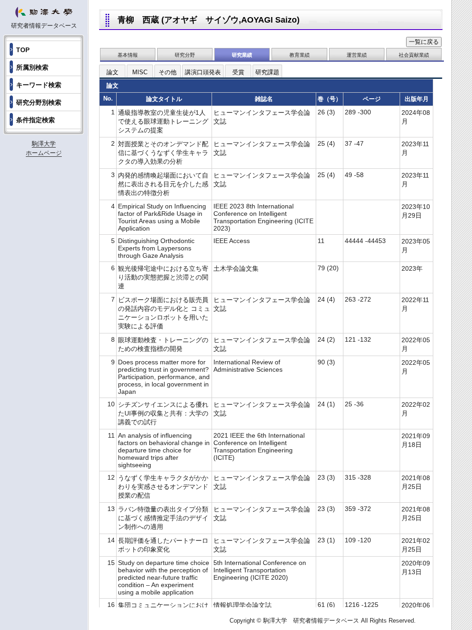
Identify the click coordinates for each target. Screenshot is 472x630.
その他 (168, 72)
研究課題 (267, 72)
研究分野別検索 (38, 102)
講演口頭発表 (203, 72)
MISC (140, 72)
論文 (112, 72)
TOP (23, 49)
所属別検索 (32, 67)
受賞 (238, 72)
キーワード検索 (38, 85)
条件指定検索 (35, 120)
